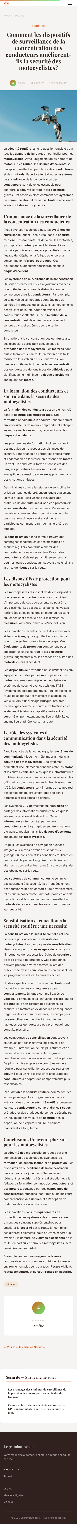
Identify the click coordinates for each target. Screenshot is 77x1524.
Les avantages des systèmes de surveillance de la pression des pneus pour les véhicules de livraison (37, 1393)
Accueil (8, 15)
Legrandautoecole (19, 1446)
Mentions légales (13, 1495)
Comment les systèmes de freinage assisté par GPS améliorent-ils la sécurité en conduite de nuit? (37, 1409)
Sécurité (19, 15)
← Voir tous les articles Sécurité (24, 1347)
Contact (8, 1501)
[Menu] (69, 3)
